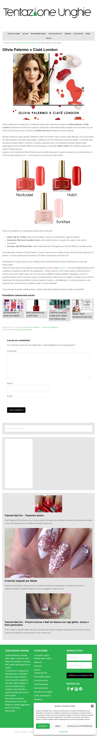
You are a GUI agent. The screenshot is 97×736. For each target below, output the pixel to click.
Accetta (43, 726)
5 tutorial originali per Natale (21, 581)
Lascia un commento (50, 327)
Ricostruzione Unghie (43, 692)
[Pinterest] (80, 690)
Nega (57, 726)
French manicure (41, 684)
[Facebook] (68, 690)
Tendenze (38, 699)
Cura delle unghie (41, 655)
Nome (10, 383)
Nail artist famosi (41, 688)
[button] (92, 706)
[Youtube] (76, 690)
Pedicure (38, 666)
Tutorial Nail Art (40, 673)
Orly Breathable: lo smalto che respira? (11, 314)
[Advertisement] (67, 26)
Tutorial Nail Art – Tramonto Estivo (24, 515)
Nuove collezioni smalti (22, 330)
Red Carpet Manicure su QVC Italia (35, 314)
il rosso (62, 268)
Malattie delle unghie (43, 658)
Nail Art (37, 670)
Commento (12, 351)
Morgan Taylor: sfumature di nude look (82, 315)
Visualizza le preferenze (79, 726)
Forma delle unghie (42, 677)
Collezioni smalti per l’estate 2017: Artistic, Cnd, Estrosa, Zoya (58, 316)
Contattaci (24, 732)
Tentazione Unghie (48, 12)
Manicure (38, 662)
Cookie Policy (63, 731)
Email (10, 396)
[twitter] (72, 690)
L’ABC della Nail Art (42, 696)
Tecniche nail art (41, 681)
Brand (17, 732)
